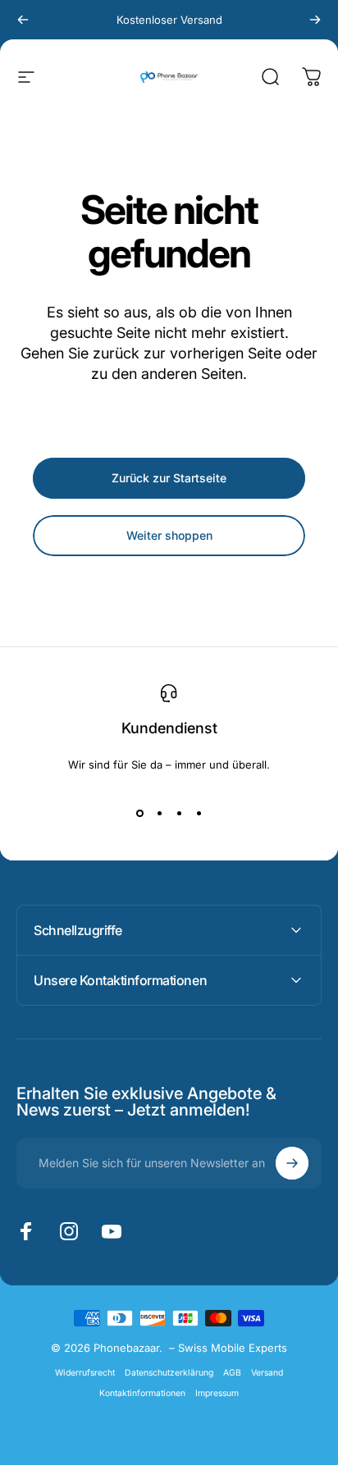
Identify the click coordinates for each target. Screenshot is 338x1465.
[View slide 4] (198, 814)
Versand (267, 1372)
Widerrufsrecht (85, 1372)
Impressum (217, 1393)
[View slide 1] (139, 814)
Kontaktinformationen (142, 1393)
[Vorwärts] (315, 19)
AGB (232, 1372)
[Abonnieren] (292, 1163)
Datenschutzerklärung (169, 1372)
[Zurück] (23, 19)
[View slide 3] (179, 814)
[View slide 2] (159, 814)
